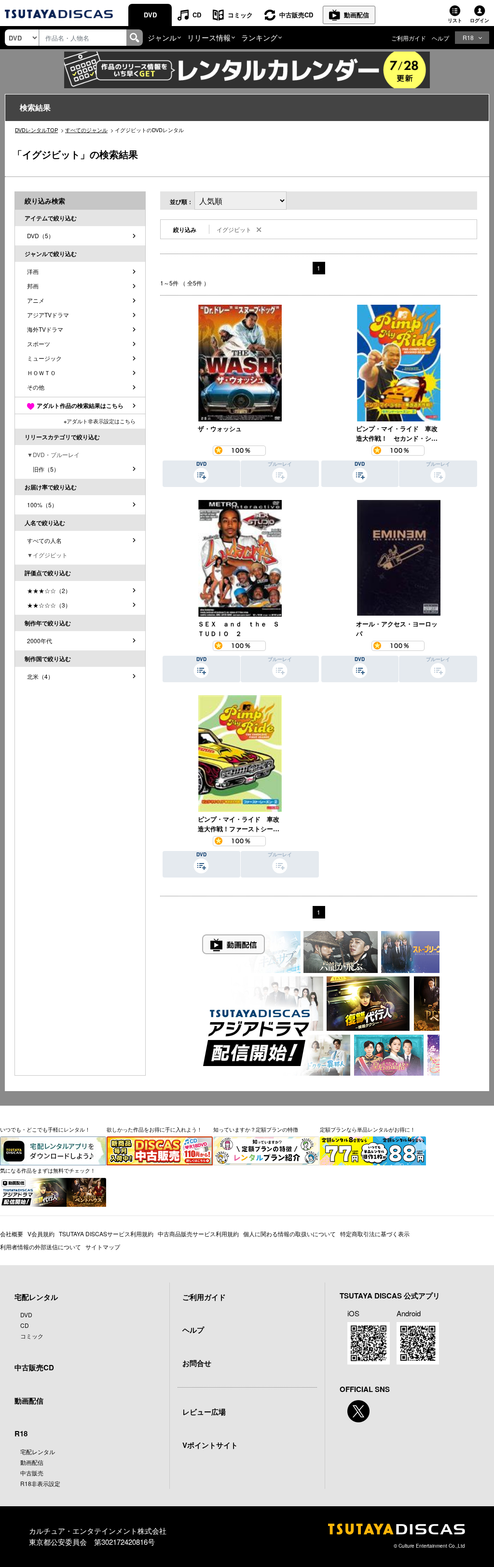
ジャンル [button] (162, 37)
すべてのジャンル (86, 130)
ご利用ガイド (408, 38)
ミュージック (44, 358)
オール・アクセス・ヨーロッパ (397, 628)
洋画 (33, 271)
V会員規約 (41, 1233)
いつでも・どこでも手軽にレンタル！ (45, 1129)
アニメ (35, 300)
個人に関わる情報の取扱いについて (289, 1233)
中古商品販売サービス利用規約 (198, 1233)
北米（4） (40, 676)
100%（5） (42, 504)
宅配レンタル (37, 1451)
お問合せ (196, 1363)
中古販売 (31, 1473)
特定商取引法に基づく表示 (375, 1233)
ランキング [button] (259, 37)
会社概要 (11, 1233)
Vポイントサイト (210, 1445)
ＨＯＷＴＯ (41, 372)
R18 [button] (468, 37)
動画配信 (356, 14)
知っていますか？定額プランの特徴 (255, 1129)
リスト (455, 20)
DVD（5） (40, 235)
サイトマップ (102, 1247)
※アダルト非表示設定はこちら (100, 421)
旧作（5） (43, 469)
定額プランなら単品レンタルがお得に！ (367, 1129)
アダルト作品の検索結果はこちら (80, 405)
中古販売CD (296, 14)
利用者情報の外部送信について (40, 1247)
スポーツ (38, 343)
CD (196, 14)
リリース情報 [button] (209, 37)
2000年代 (39, 640)
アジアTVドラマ (48, 315)
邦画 (33, 286)
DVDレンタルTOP (36, 130)
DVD (150, 14)
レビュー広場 (204, 1411)
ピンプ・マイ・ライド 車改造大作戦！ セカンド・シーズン (397, 433)
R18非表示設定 (40, 1483)
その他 (35, 387)
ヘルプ (440, 38)
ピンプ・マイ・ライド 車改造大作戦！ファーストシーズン (238, 824)
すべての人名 (44, 540)
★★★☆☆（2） (49, 590)
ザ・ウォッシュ (220, 428)
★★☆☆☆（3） (49, 605)
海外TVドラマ (45, 329)
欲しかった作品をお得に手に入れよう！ (154, 1129)
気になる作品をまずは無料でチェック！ (48, 1170)
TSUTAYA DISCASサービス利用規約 (106, 1233)
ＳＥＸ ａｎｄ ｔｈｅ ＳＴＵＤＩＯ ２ (238, 628)
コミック (240, 14)
